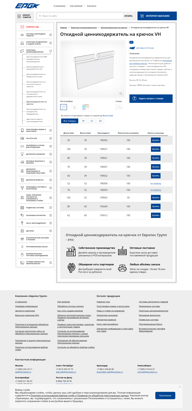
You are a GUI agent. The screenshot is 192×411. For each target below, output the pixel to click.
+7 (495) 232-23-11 (23, 369)
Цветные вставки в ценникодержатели (34, 120)
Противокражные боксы (150, 324)
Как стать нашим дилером (70, 311)
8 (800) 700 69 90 (64, 381)
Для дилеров (76, 6)
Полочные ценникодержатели (153, 311)
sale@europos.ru (23, 372)
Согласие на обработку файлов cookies (76, 347)
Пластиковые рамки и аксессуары (113, 306)
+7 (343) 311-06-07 (23, 381)
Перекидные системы (149, 306)
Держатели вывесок (106, 320)
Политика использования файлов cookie (31, 348)
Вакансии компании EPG (27, 315)
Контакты (91, 6)
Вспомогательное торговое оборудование (152, 330)
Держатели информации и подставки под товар (115, 330)
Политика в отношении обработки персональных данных (31, 325)
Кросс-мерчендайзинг (107, 324)
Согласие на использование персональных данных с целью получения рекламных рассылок (73, 333)
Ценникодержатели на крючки (36, 102)
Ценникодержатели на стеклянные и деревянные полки (36, 94)
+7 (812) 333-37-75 (64, 369)
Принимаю (165, 395)
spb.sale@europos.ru (66, 372)
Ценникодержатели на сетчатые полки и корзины (36, 84)
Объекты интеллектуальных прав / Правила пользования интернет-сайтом (74, 317)
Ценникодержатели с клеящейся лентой (35, 68)
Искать (128, 16)
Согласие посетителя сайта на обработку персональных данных (31, 332)
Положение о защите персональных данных (32, 341)
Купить (155, 140)
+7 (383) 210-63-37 (146, 369)
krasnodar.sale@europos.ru (110, 372)
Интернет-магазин (158, 15)
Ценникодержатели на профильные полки (36, 75)
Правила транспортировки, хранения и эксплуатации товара (75, 325)
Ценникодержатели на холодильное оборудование (36, 111)
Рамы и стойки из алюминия (111, 311)
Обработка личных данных (70, 306)
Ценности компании (25, 311)
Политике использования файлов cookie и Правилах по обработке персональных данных (79, 395)
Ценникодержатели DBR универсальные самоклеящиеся (36, 59)
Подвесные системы (149, 320)
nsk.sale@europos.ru (147, 372)
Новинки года (103, 302)
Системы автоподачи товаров (153, 302)
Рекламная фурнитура (149, 315)
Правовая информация (26, 306)
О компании (59, 6)
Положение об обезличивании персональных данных (72, 341)
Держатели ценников (107, 315)
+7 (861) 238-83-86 (105, 369)
